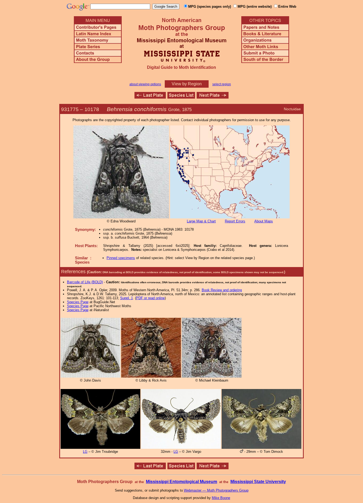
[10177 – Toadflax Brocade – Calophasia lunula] (150, 97)
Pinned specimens (121, 258)
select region (221, 84)
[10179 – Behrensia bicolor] (213, 97)
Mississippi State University (258, 481)
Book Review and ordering (222, 290)
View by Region (187, 84)
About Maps (263, 221)
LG (85, 452)
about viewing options (145, 84)
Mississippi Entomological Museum (181, 481)
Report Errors (235, 221)
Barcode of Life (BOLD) (85, 282)
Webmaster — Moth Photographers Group (216, 490)
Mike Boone (221, 498)
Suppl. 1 (126, 298)
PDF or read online (150, 298)
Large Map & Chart (201, 221)
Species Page (77, 302)
